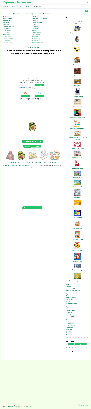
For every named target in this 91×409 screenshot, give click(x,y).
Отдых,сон (35, 30)
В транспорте (6, 20)
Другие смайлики (37, 22)
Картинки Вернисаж (17, 2)
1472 (27, 162)
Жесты (34, 24)
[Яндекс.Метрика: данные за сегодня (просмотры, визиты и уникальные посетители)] (83, 405)
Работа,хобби (6, 34)
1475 (35, 162)
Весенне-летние (7, 18)
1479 (47, 162)
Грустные (35, 20)
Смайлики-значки (8, 38)
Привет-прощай (36, 32)
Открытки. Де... (28, 406)
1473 (29, 162)
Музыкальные (7, 28)
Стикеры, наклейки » (32, 47)
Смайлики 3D (36, 36)
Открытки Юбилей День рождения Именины (77, 138)
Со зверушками (7, 36)
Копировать (39, 85)
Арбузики (5, 16)
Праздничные (6, 32)
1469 (18, 162)
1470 (21, 162)
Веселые (34, 16)
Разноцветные (36, 34)
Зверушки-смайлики (8, 26)
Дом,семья (6, 22)
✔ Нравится (36, 146)
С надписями (36, 38)
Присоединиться (81, 344)
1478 (44, 162)
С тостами (35, 40)
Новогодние (35, 28)
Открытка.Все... (19, 406)
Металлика (35, 26)
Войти (71, 344)
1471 (24, 162)
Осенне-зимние (7, 30)
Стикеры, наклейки (38, 42)
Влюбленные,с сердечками (39, 18)
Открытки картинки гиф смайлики (13, 165)
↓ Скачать (27, 146)
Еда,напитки (6, 24)
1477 (41, 162)
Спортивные (6, 40)
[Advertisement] (32, 66)
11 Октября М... (10, 406)
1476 (38, 162)
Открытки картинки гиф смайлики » (28, 14)
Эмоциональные (7, 42)
